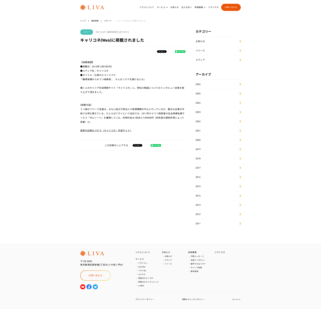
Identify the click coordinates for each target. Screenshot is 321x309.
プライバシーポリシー (144, 299)
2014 (198, 195)
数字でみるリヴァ (198, 264)
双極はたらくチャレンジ (148, 282)
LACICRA (141, 267)
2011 (198, 223)
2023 (198, 112)
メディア (200, 59)
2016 (198, 177)
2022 (198, 121)
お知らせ (174, 7)
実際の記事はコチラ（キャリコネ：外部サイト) (106, 130)
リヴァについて (146, 7)
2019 (198, 149)
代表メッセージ (197, 256)
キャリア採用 (196, 267)
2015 (198, 186)
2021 (198, 130)
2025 (198, 93)
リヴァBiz (142, 270)
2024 (198, 102)
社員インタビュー (198, 260)
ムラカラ (142, 274)
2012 (198, 214)
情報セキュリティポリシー (193, 299)
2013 (198, 205)
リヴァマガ (213, 7)
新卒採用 (194, 271)
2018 (198, 158)
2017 (198, 167)
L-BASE (141, 286)
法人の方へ (186, 7)
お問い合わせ (231, 7)
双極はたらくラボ (145, 278)
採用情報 (198, 7)
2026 (198, 84)
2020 (198, 140)
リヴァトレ (143, 263)
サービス (161, 7)
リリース (200, 50)
